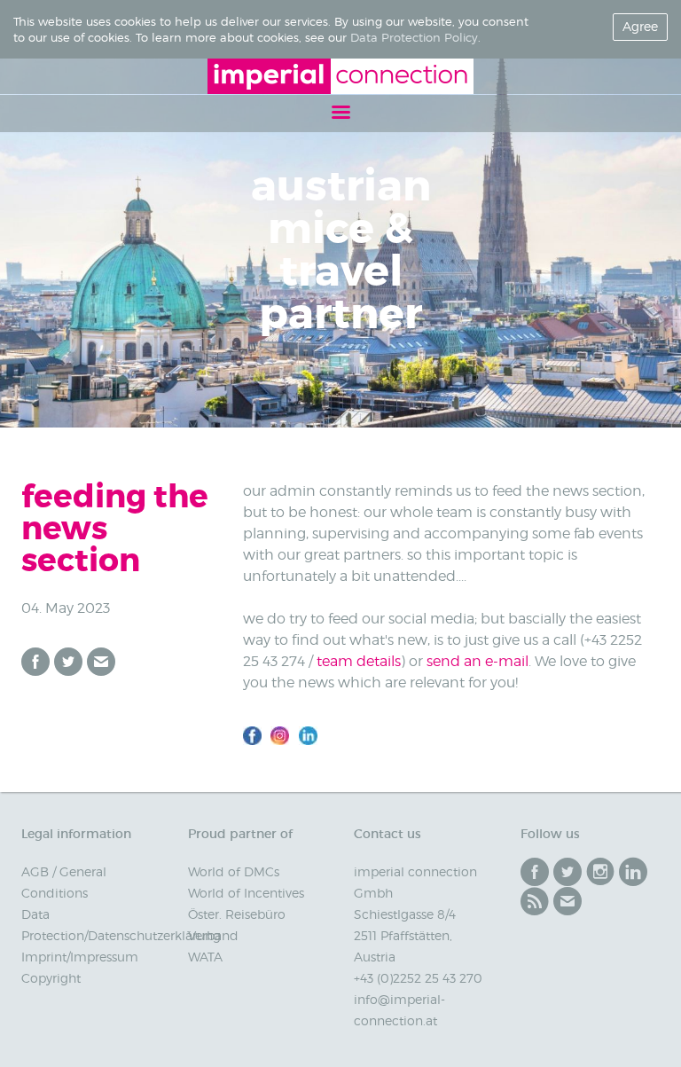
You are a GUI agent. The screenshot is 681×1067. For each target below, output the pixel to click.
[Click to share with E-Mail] (101, 661)
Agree (640, 26)
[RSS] (535, 901)
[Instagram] (600, 872)
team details (359, 661)
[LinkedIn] (633, 872)
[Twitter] (567, 872)
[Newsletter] (567, 901)
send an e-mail (477, 661)
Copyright (51, 977)
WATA (205, 956)
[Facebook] (535, 872)
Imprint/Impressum (79, 956)
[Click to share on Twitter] (68, 661)
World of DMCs (233, 871)
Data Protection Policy (414, 37)
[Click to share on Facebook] (35, 661)
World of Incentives (246, 892)
